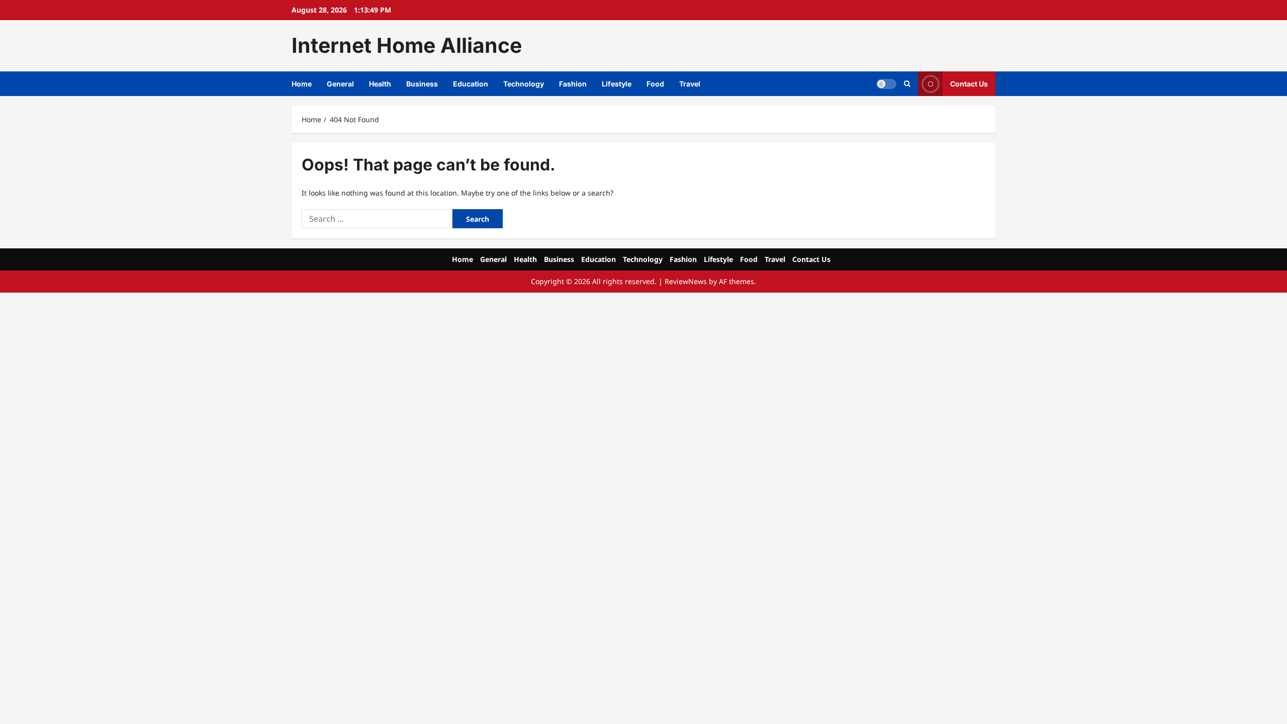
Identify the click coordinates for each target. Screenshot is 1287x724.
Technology (523, 83)
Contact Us (969, 83)
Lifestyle (616, 83)
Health (380, 83)
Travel (689, 83)
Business (422, 83)
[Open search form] (907, 84)
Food (655, 83)
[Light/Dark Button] (886, 83)
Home (302, 83)
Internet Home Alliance (407, 45)
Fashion (573, 83)
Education (470, 83)
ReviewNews (686, 281)
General (340, 83)
